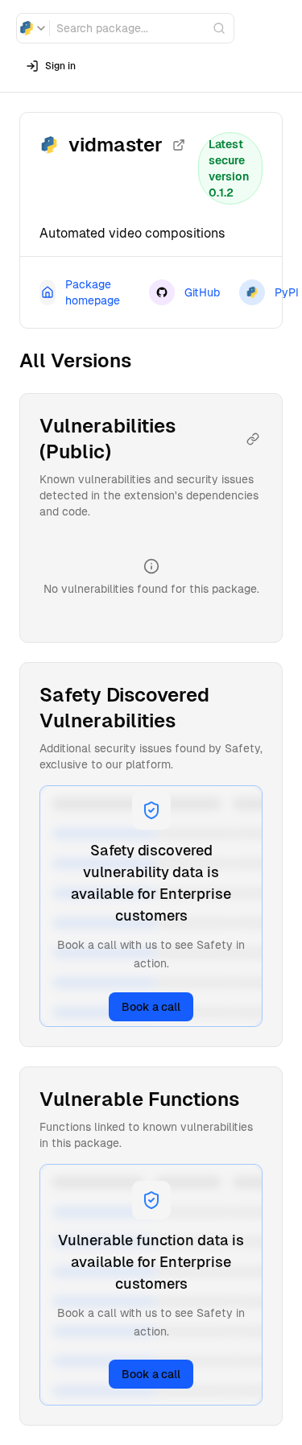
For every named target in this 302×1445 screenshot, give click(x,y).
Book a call (151, 1006)
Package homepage (92, 292)
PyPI (287, 292)
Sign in (60, 66)
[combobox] (33, 28)
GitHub (202, 292)
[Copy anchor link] (253, 439)
